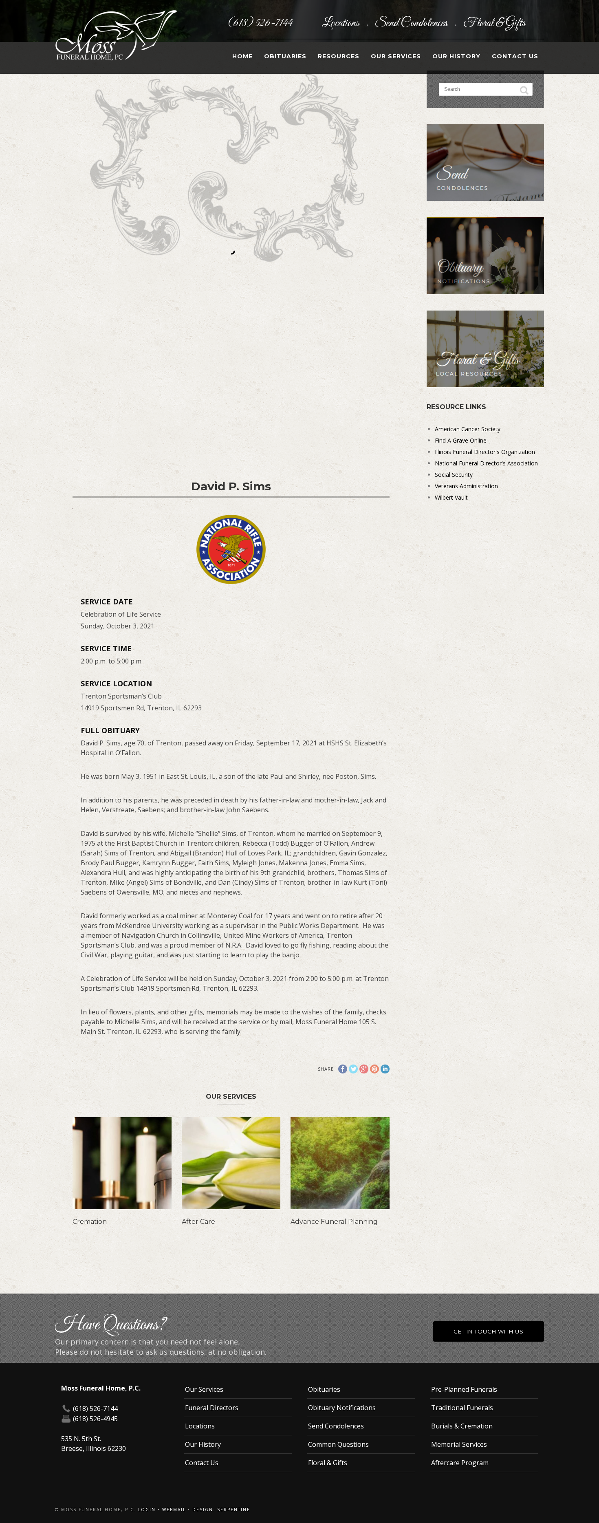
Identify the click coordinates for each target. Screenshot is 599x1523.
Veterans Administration (466, 486)
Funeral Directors (211, 1407)
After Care (198, 1221)
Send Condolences (412, 23)
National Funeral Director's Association (486, 463)
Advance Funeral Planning (334, 1221)
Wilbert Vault (451, 497)
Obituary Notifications (342, 1407)
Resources (338, 56)
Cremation (90, 1221)
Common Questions (338, 1444)
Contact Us (515, 56)
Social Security (454, 474)
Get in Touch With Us (489, 1331)
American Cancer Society (467, 429)
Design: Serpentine (221, 1509)
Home (242, 56)
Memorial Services (459, 1444)
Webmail (174, 1509)
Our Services (396, 56)
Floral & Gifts (494, 23)
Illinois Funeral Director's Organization (485, 452)
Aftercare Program (460, 1462)
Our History (456, 56)
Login (147, 1509)
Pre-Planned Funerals (464, 1389)
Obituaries (285, 56)
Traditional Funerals (462, 1407)
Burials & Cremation (462, 1426)
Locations (341, 23)
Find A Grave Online (461, 440)
